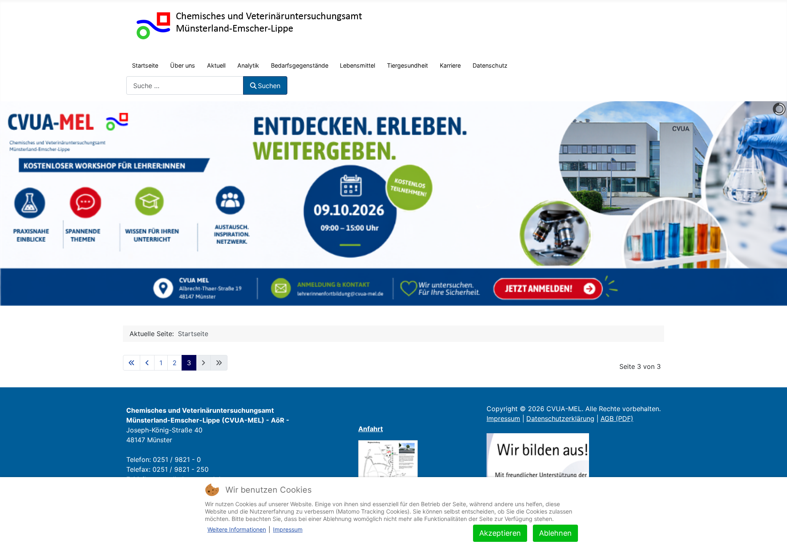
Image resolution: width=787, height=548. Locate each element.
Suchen (269, 86)
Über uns (182, 65)
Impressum (503, 418)
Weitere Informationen (236, 529)
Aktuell (216, 65)
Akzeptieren (500, 533)
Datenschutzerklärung (560, 418)
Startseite (145, 65)
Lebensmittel (357, 65)
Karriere (450, 65)
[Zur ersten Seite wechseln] (131, 363)
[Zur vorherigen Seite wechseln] (147, 363)
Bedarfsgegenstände (299, 65)
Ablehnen (555, 533)
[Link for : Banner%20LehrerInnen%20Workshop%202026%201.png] (393, 203)
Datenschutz (490, 65)
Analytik (248, 65)
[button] (762, 204)
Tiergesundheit (407, 65)
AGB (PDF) (616, 418)
